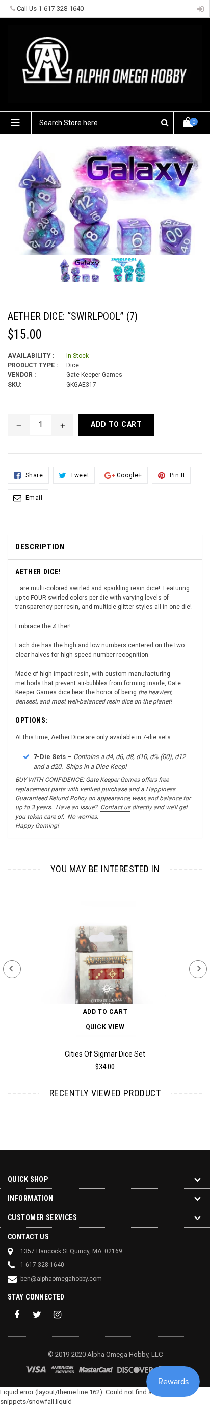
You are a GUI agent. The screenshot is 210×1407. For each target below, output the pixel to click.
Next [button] (198, 969)
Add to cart (105, 1011)
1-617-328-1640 (61, 8)
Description (40, 546)
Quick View (105, 1027)
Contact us (115, 807)
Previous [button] (12, 969)
